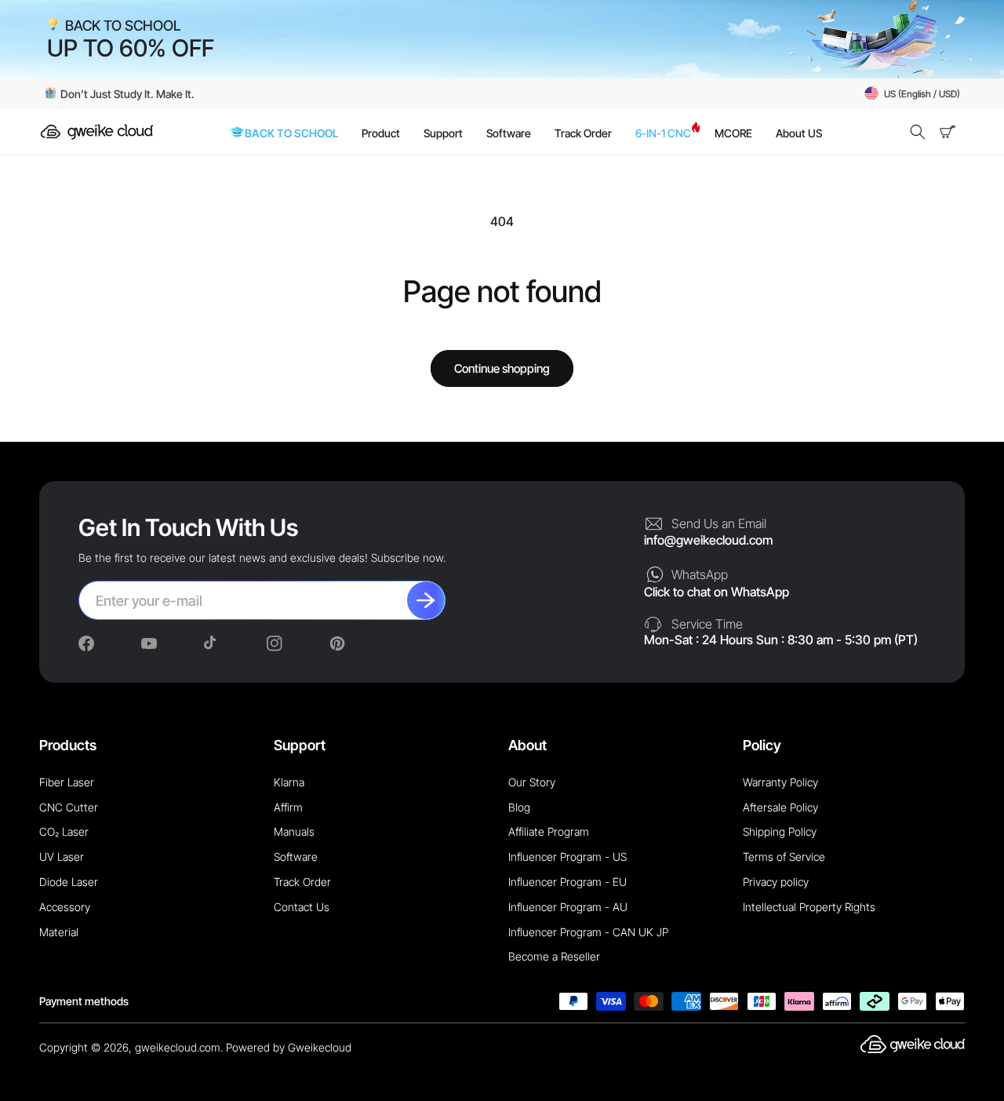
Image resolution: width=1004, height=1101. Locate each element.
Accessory (64, 906)
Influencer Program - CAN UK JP (588, 932)
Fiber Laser (66, 782)
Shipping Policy (780, 831)
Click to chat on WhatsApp (716, 592)
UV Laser (61, 856)
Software (296, 856)
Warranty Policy (780, 782)
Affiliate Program (548, 831)
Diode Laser (68, 881)
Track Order (302, 881)
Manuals (294, 831)
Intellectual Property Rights (809, 906)
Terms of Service (784, 856)
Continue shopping (502, 368)
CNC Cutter (68, 807)
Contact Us (301, 906)
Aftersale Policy (780, 807)
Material (58, 932)
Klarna (289, 782)
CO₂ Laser (64, 831)
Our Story (531, 782)
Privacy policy (776, 881)
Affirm (288, 807)
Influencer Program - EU (567, 881)
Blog (519, 807)
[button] (918, 132)
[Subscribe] (426, 600)
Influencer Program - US (567, 856)
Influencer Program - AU (568, 906)
